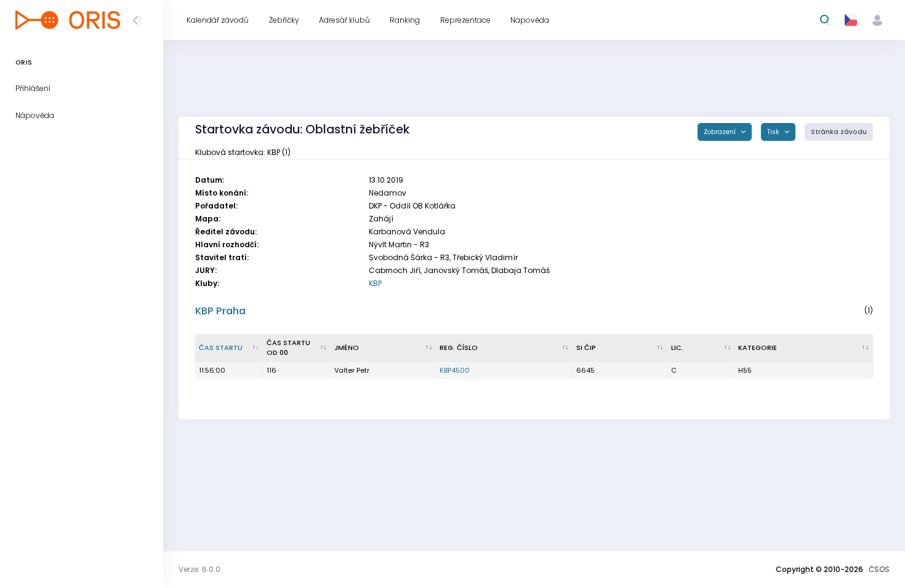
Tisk (774, 132)
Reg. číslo (459, 347)
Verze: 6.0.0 (199, 569)
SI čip (586, 347)
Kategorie (757, 347)
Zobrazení (721, 132)
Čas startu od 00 (288, 348)
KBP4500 (455, 370)
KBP (375, 283)
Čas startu (221, 347)
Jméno (346, 347)
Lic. (677, 347)
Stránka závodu (839, 132)
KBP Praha (220, 311)
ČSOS (879, 569)
